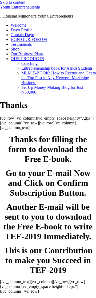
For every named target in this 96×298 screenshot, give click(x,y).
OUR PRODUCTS (27, 58)
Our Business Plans (27, 54)
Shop (15, 49)
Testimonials (21, 44)
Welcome (18, 25)
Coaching (29, 63)
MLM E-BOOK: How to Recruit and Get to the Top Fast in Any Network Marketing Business (58, 78)
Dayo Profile (21, 30)
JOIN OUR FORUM (29, 39)
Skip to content (12, 2)
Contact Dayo (22, 34)
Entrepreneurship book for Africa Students (57, 68)
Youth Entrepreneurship (20, 7)
